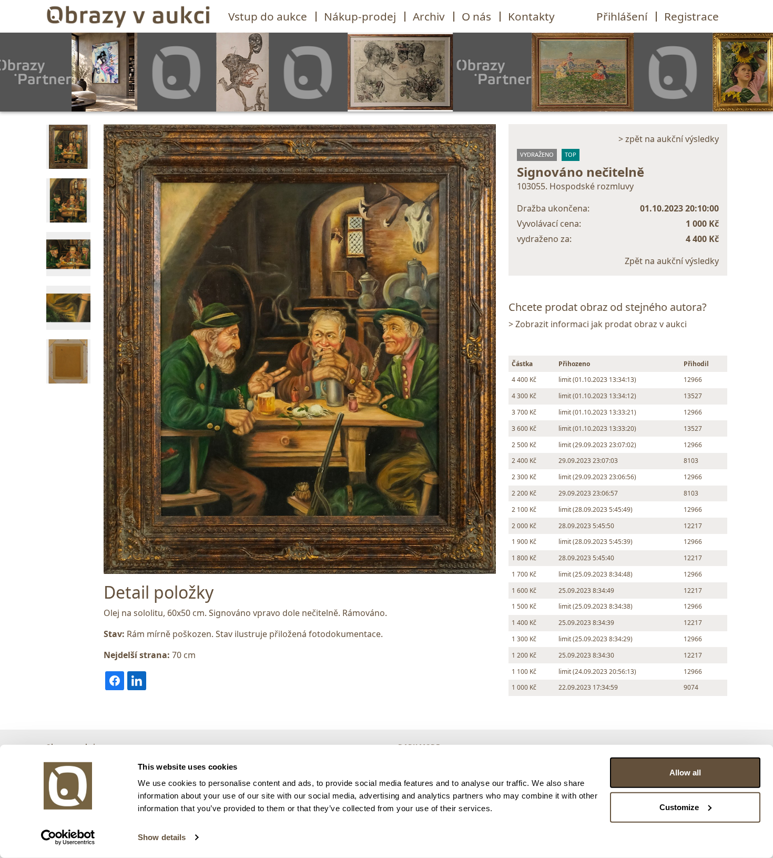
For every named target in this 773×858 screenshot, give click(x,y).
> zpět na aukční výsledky (668, 139)
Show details (162, 837)
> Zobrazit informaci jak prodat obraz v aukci (597, 324)
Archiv (429, 16)
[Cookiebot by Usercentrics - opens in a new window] (68, 837)
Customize (679, 806)
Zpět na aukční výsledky (672, 261)
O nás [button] (476, 16)
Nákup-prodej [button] (360, 16)
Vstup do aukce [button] (267, 16)
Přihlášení (621, 16)
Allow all (685, 772)
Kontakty (531, 16)
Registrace (691, 16)
